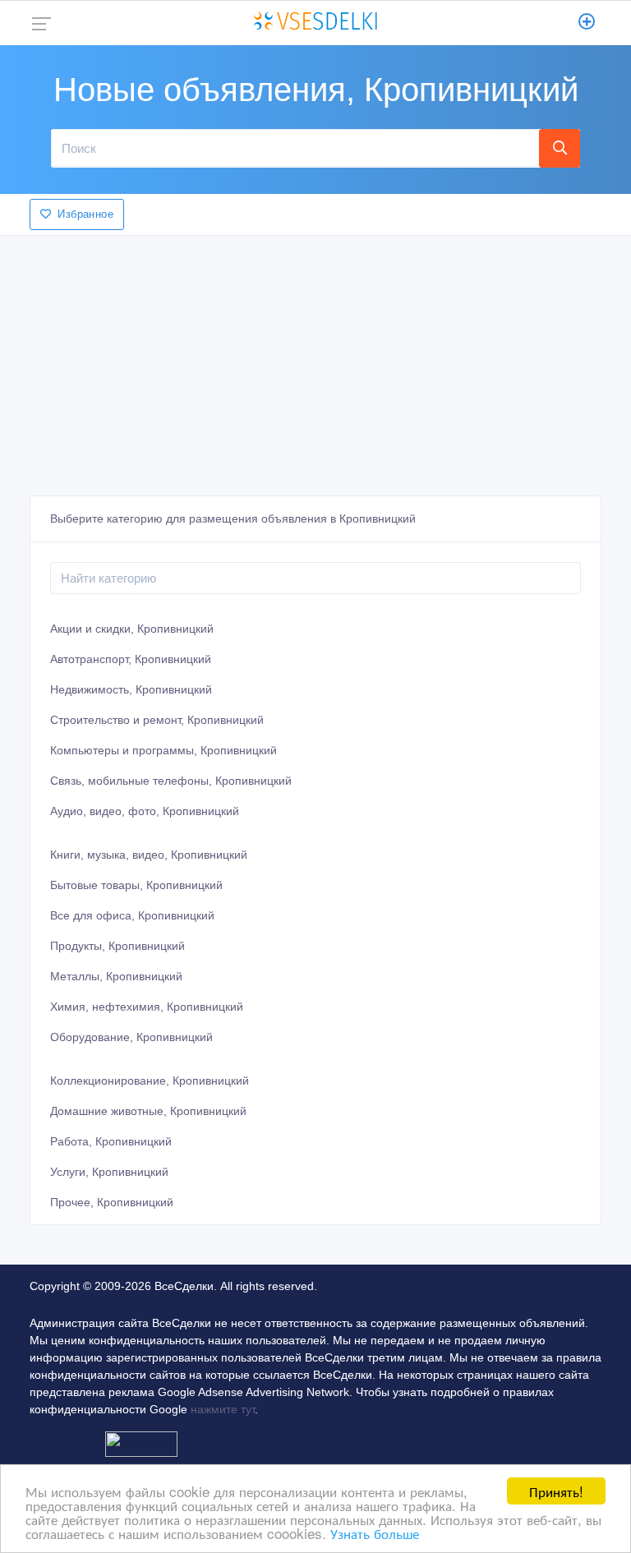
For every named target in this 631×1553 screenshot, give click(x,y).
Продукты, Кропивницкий (117, 945)
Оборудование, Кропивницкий (131, 1037)
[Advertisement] (315, 361)
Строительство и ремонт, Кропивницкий (157, 719)
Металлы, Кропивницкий (116, 976)
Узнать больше (374, 1533)
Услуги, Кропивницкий (109, 1171)
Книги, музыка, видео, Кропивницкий (148, 854)
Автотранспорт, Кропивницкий (130, 659)
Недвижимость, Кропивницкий (131, 689)
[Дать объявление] (587, 23)
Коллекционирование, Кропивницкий (149, 1080)
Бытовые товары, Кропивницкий (136, 885)
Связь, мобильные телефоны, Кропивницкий (171, 780)
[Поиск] (559, 148)
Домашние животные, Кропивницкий (148, 1111)
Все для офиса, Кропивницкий (132, 915)
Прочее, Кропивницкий (111, 1202)
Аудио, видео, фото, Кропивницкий (144, 811)
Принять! (556, 1491)
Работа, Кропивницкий (111, 1141)
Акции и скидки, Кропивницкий (132, 628)
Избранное (85, 214)
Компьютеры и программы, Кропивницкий (163, 750)
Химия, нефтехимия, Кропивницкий (146, 1006)
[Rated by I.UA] (141, 1442)
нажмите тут (223, 1409)
